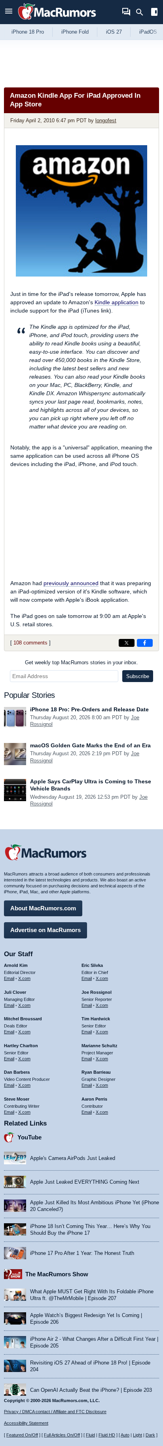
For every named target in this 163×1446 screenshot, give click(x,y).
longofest (105, 120)
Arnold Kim (16, 965)
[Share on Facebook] (145, 643)
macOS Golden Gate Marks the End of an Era (90, 745)
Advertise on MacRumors (45, 930)
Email (9, 978)
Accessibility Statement (26, 1423)
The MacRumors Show (56, 1274)
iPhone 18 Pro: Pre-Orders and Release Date (89, 709)
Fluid (90, 1435)
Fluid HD (107, 1435)
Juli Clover (15, 992)
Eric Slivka (92, 965)
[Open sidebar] (154, 13)
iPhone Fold (75, 32)
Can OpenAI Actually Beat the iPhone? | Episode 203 (91, 1390)
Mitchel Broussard (23, 1018)
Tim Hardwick (96, 1018)
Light (137, 1435)
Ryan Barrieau (96, 1072)
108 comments (30, 643)
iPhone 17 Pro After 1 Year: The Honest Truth (82, 1253)
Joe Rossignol (97, 992)
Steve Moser (16, 1099)
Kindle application (116, 302)
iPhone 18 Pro (27, 32)
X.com (24, 978)
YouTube (29, 1137)
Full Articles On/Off (62, 1435)
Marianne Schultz (100, 1045)
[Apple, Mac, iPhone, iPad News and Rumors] (57, 21)
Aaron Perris (94, 1099)
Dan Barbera (17, 1072)
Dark (150, 1435)
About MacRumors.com (43, 908)
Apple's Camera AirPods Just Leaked (72, 1158)
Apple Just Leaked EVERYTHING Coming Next (84, 1182)
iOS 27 (114, 32)
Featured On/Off (22, 1435)
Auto (125, 1435)
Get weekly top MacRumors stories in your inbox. (81, 662)
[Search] (142, 12)
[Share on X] (127, 643)
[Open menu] (8, 12)
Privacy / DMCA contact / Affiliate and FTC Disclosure (55, 1411)
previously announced (71, 583)
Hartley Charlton (21, 1045)
